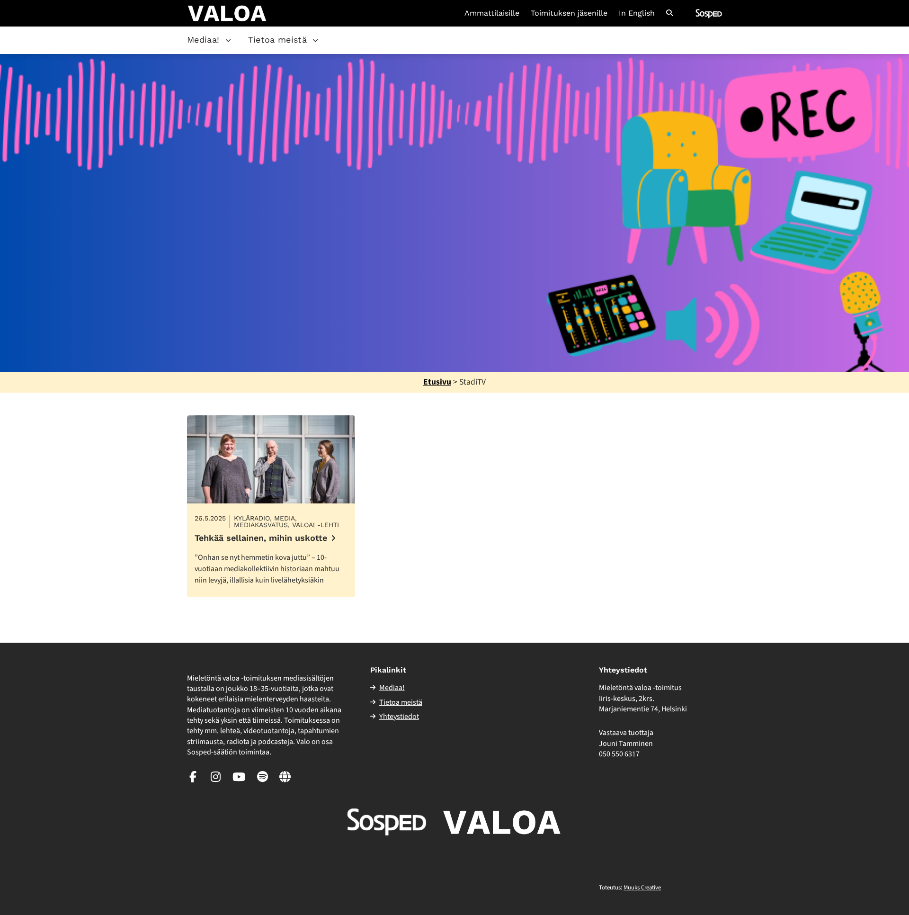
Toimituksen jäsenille (569, 13)
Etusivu (437, 382)
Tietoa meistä (277, 40)
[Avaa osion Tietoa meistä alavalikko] (315, 40)
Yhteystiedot (399, 716)
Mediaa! (203, 40)
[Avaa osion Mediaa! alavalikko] (228, 40)
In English (637, 13)
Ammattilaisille (491, 13)
